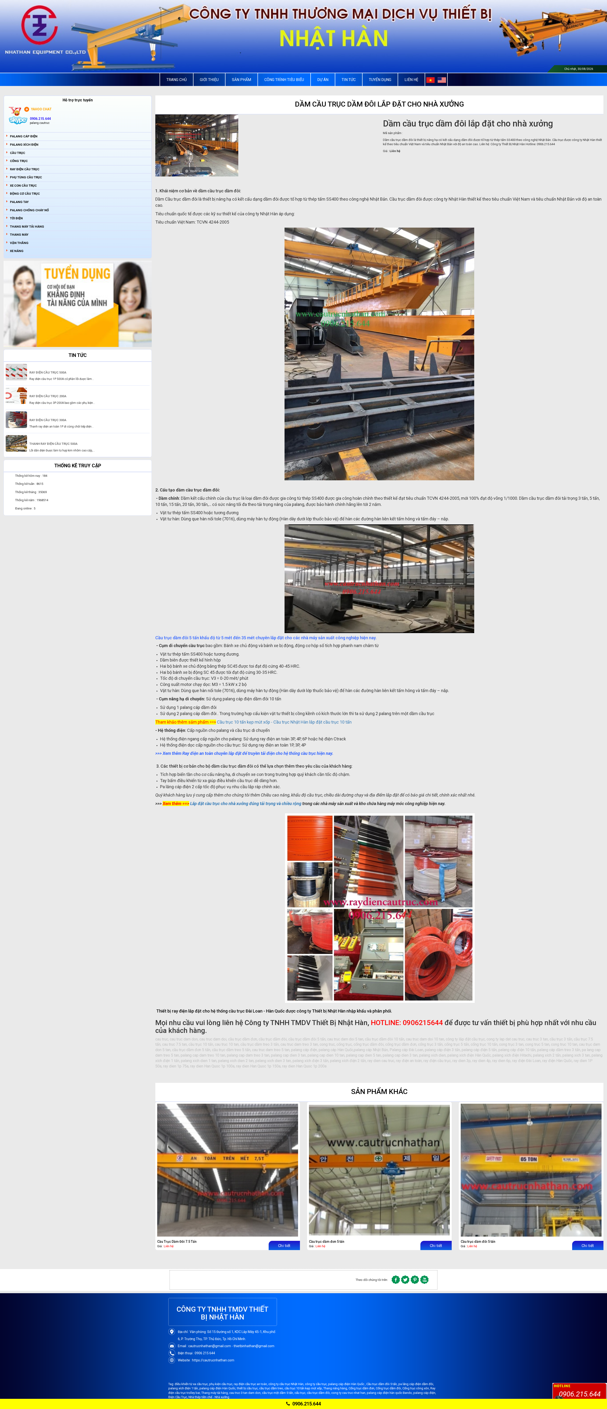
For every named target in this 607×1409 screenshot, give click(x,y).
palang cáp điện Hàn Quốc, (218, 1388)
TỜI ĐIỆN (16, 218)
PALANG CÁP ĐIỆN (23, 136)
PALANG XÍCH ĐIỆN (24, 144)
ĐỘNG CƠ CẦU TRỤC (25, 193)
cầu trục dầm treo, (272, 1388)
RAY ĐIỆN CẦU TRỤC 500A (47, 372)
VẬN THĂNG (19, 243)
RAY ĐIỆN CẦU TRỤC (24, 169)
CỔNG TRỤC (19, 161)
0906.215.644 (306, 1404)
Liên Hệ (411, 79)
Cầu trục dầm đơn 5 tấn (326, 1241)
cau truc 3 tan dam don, (245, 1393)
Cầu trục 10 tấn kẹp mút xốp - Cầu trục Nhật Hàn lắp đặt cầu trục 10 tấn (284, 722)
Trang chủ (176, 79)
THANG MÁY (19, 234)
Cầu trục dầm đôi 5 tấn (478, 1241)
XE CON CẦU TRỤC (23, 185)
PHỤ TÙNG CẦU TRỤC (26, 177)
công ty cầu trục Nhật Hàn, (286, 1384)
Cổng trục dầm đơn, (362, 1388)
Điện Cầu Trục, (178, 1397)
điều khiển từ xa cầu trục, (192, 1384)
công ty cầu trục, (316, 1384)
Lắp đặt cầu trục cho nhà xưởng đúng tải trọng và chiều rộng (245, 803)
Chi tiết (284, 1245)
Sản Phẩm (241, 79)
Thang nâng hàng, (336, 1388)
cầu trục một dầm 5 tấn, (278, 1393)
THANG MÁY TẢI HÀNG (27, 226)
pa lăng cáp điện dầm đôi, (416, 1384)
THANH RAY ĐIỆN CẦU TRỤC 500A (53, 444)
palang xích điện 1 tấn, (183, 1388)
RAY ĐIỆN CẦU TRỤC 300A (47, 420)
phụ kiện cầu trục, (221, 1384)
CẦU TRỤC (17, 153)
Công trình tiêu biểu (284, 79)
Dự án (322, 79)
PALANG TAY (19, 202)
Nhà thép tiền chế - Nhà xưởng (209, 1397)
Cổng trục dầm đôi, (389, 1388)
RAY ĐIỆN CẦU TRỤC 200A (47, 396)
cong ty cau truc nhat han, (349, 1393)
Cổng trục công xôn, (416, 1388)
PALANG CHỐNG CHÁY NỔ (29, 210)
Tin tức (349, 79)
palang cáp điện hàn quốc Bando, (390, 1393)
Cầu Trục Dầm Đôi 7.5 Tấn (177, 1241)
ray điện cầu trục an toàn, (251, 1384)
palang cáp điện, (424, 1393)
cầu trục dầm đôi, (319, 1393)
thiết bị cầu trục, (248, 1388)
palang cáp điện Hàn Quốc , (347, 1384)
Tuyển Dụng (380, 79)
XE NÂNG (16, 251)
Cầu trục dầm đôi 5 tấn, (382, 1384)
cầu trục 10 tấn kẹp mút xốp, (304, 1388)
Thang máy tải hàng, (215, 1393)
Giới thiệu (209, 79)
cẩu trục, (300, 1393)
